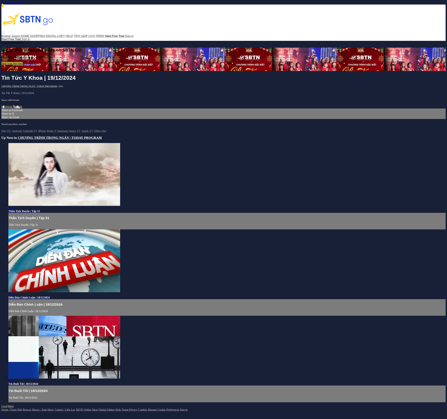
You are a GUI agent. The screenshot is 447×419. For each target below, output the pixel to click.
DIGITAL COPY (55, 36)
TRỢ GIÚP (81, 36)
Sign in (129, 36)
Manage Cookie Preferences (164, 409)
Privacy (133, 409)
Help (118, 409)
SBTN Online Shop (87, 409)
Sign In (25, 39)
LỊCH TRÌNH (96, 36)
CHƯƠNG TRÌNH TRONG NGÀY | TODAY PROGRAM (29, 86)
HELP (69, 36)
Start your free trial (12, 63)
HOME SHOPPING (33, 36)
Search (16, 36)
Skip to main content (12, 2)
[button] (3, 33)
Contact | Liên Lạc (65, 409)
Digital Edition (106, 409)
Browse (6, 36)
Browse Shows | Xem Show (38, 409)
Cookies (143, 409)
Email (19, 106)
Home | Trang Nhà (11, 409)
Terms (125, 409)
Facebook (7, 106)
